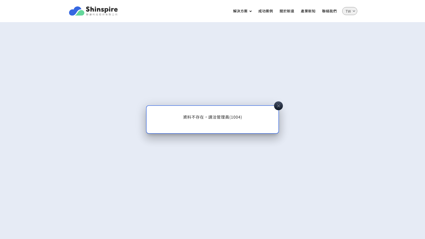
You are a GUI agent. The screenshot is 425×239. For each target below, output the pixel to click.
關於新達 (287, 10)
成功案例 (265, 10)
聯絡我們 (329, 10)
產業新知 (308, 10)
